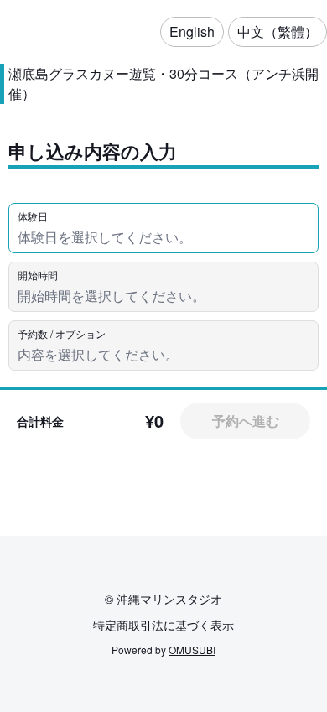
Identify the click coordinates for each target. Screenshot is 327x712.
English (192, 31)
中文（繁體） (277, 31)
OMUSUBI (192, 649)
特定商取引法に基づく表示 (163, 624)
